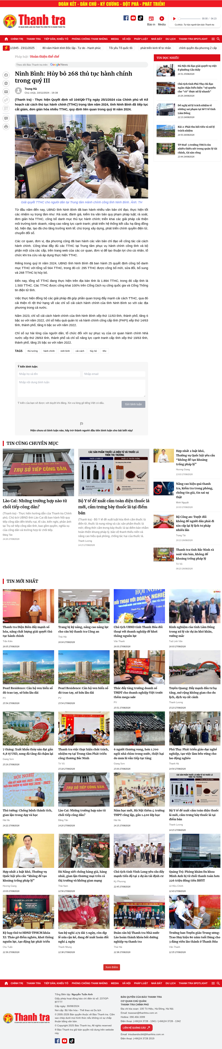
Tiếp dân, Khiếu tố (56, 39)
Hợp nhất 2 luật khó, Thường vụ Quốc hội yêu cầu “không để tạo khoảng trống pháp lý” (25, 876)
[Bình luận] (6, 118)
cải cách (80, 351)
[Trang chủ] (6, 39)
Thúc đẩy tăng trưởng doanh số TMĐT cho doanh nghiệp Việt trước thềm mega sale (138, 692)
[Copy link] (6, 100)
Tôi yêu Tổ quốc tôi (104, 48)
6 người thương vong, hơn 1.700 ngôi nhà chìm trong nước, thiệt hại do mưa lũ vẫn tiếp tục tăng (139, 754)
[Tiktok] (140, 18)
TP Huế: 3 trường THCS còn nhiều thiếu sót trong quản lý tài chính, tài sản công (197, 148)
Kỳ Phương (120, 881)
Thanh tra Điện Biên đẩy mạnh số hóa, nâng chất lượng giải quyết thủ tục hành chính (27, 631)
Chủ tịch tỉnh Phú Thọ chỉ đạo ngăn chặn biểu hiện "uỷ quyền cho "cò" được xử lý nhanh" (197, 87)
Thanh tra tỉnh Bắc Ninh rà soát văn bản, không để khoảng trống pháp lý (195, 554)
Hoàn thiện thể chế (44, 56)
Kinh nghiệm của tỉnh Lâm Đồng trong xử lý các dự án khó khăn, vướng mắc (192, 631)
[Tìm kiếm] (218, 39)
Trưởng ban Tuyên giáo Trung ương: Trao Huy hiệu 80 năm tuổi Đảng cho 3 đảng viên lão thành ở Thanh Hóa (194, 937)
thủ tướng (33, 351)
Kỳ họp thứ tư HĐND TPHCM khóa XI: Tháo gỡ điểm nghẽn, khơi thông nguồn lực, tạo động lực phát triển (28, 937)
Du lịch (171, 39)
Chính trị (17, 39)
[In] (6, 126)
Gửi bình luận (133, 404)
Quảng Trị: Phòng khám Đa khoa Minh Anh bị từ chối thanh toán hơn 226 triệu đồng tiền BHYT (194, 876)
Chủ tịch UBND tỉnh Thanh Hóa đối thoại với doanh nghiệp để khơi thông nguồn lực (138, 631)
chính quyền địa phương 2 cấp (181, 48)
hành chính (49, 351)
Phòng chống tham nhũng (90, 39)
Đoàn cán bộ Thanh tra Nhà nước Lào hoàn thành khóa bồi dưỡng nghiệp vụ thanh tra (136, 937)
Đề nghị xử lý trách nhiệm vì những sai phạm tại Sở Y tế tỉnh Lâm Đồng (196, 109)
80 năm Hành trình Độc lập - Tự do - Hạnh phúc (55, 48)
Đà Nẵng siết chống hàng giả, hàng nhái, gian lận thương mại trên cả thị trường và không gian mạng (82, 876)
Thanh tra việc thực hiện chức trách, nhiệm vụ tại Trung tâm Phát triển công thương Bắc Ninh (83, 754)
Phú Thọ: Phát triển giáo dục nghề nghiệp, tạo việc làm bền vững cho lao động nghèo (193, 754)
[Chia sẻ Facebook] (6, 75)
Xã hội (126, 39)
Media (115, 39)
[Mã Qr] (6, 108)
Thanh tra (34, 39)
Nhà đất (156, 39)
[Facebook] (126, 17)
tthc (104, 351)
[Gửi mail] (6, 91)
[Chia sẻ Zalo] (6, 83)
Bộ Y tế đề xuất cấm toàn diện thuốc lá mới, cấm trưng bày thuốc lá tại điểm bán (113, 506)
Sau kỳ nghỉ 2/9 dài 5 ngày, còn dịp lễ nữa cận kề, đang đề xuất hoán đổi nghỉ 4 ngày (83, 937)
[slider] (189, 18)
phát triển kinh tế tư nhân (139, 48)
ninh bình (65, 351)
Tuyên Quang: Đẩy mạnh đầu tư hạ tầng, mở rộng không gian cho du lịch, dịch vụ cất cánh (193, 692)
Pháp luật (141, 39)
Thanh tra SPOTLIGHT (193, 39)
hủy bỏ (93, 351)
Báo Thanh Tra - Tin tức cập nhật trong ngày (34, 21)
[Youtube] (133, 18)
